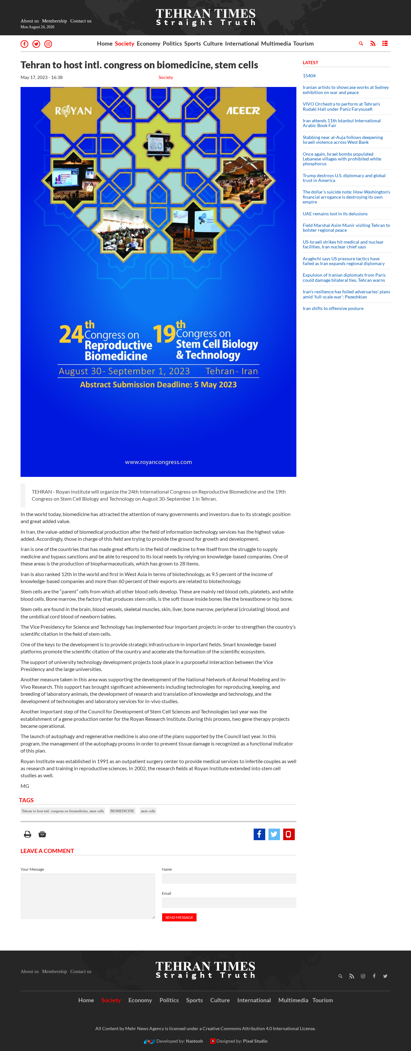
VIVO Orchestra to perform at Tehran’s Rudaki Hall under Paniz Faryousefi (341, 106)
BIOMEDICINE (122, 811)
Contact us (81, 20)
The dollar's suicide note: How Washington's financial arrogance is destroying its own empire (346, 196)
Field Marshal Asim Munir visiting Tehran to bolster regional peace (346, 227)
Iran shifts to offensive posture (333, 308)
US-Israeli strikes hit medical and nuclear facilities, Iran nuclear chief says (343, 244)
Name (167, 869)
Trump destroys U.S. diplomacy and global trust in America (344, 178)
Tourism (303, 43)
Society (125, 43)
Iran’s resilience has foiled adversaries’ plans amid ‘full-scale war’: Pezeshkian (346, 294)
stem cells (148, 811)
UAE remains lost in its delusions (335, 213)
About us (30, 20)
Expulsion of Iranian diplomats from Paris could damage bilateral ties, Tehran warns (344, 277)
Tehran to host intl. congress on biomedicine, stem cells (63, 811)
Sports (192, 43)
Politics (172, 43)
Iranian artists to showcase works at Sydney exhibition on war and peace (346, 89)
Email (166, 893)
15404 (309, 75)
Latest (310, 62)
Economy (149, 43)
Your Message (32, 869)
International (242, 43)
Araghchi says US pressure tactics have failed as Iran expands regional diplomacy (344, 261)
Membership (54, 20)
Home (105, 43)
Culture (213, 43)
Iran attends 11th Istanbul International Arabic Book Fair (342, 123)
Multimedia (276, 43)
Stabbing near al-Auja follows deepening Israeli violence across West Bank (343, 139)
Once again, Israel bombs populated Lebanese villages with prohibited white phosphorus (342, 159)
